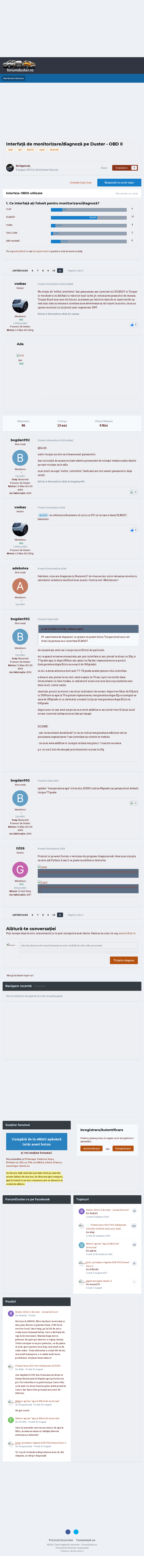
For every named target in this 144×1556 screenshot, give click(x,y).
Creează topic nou (80, 182)
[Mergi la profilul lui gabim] (82, 1245)
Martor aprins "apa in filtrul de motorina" (37, 1401)
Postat (51, 283)
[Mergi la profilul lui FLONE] (11, 1420)
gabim (93, 1250)
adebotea (20, 568)
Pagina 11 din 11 (76, 270)
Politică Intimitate (61, 1540)
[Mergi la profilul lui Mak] (82, 1226)
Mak (92, 1232)
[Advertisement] (72, 29)
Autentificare (91, 1148)
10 (54, 270)
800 (21, 363)
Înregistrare (123, 1148)
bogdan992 (20, 440)
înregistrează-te (42, 251)
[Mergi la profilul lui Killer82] (82, 1264)
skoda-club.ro (77, 1550)
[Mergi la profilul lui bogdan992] (20, 458)
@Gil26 (43, 515)
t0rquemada (25, 1404)
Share (103, 167)
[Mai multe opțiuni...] (135, 284)
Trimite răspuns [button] (124, 960)
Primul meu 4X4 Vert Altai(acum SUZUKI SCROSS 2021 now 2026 (37, 1366)
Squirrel (24, 165)
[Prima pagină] (7, 270)
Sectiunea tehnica (47, 169)
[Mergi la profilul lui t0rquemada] (11, 1403)
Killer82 (94, 1269)
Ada (20, 344)
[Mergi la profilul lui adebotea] (20, 586)
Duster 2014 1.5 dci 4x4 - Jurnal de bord (107, 1209)
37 (132, 216)
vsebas (20, 284)
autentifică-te (21, 251)
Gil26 (20, 848)
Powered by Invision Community (72, 1547)
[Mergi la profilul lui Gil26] (20, 870)
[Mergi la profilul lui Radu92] (82, 1211)
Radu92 (94, 1213)
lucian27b (95, 1284)
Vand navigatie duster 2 (99, 1280)
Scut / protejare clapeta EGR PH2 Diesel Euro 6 (40, 1442)
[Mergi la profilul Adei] (20, 355)
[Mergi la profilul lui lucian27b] (82, 1282)
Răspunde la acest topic (119, 182)
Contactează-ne (85, 1540)
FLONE (23, 1421)
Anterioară (20, 270)
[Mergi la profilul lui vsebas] (20, 305)
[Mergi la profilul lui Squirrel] (10, 168)
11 (60, 270)
